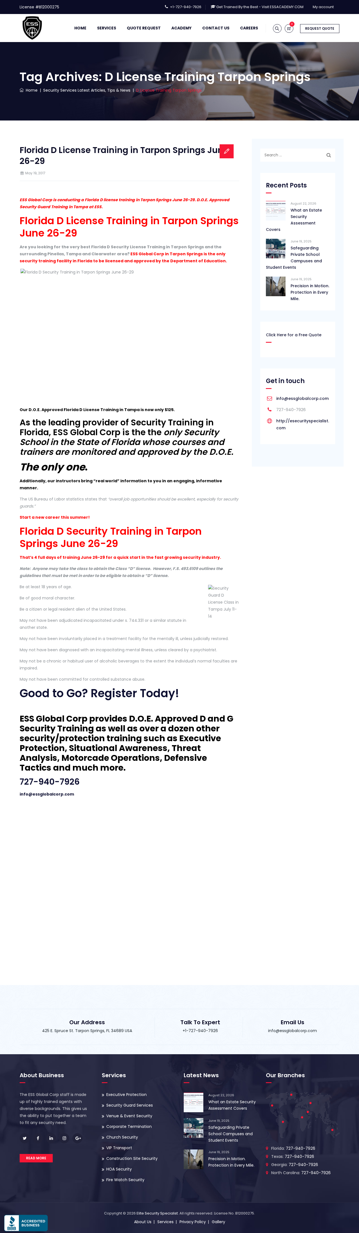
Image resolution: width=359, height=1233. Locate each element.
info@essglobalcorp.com (47, 794)
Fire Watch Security (125, 1180)
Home (80, 28)
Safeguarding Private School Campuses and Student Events (294, 257)
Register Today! (135, 693)
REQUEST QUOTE (319, 28)
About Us (142, 1222)
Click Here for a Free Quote (293, 335)
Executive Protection (126, 1094)
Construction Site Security (132, 1158)
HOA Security (119, 1169)
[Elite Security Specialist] (32, 28)
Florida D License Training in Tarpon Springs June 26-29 (124, 155)
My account (323, 7)
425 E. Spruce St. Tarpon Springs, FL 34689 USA (87, 1030)
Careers (249, 28)
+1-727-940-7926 (185, 7)
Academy (181, 28)
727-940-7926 (50, 782)
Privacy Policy (193, 1222)
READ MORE (36, 1158)
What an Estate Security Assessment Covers (294, 219)
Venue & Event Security (129, 1116)
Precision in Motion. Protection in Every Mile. (310, 292)
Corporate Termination (129, 1126)
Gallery (218, 1222)
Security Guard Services (129, 1105)
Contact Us (215, 28)
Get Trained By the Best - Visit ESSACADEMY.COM (259, 7)
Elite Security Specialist (157, 1213)
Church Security (122, 1137)
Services (106, 28)
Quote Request (144, 28)
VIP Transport (119, 1148)
